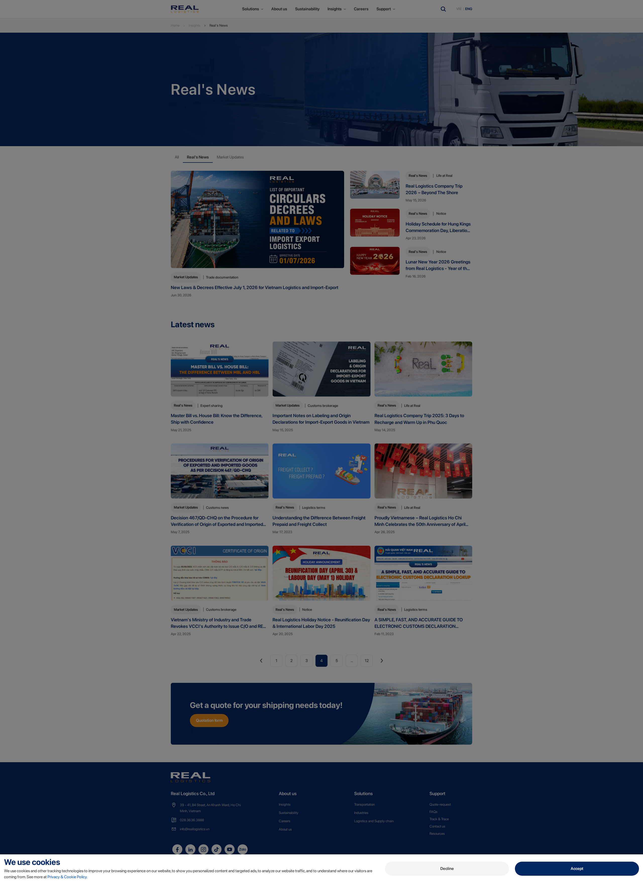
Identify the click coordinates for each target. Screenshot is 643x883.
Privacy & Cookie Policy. (67, 876)
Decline (447, 868)
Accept (577, 868)
